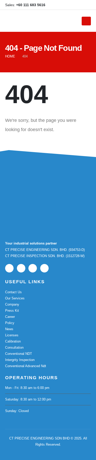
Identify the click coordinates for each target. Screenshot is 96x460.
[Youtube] (70, 4)
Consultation (14, 347)
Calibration (13, 341)
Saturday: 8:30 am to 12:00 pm (28, 399)
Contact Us (13, 292)
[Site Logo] (40, 21)
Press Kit (12, 310)
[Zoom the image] (30, 186)
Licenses (11, 335)
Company (12, 304)
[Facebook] (61, 4)
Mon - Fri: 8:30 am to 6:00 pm (27, 388)
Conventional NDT (18, 354)
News (9, 329)
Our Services (15, 298)
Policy (9, 323)
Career (10, 317)
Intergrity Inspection (20, 360)
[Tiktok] (87, 4)
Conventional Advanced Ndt (25, 366)
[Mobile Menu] (86, 21)
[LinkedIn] (78, 4)
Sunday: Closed (17, 411)
